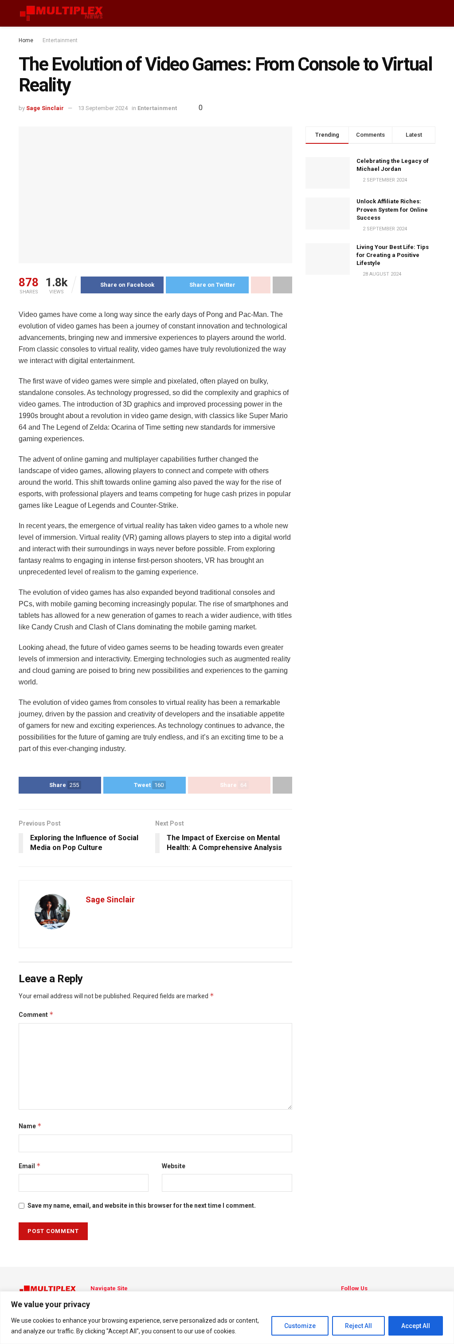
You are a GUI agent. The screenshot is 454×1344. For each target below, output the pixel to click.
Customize (300, 1325)
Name (30, 1126)
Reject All (358, 1325)
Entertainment (60, 40)
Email (30, 1166)
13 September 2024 (103, 108)
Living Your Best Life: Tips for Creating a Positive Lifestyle (392, 255)
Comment (36, 1014)
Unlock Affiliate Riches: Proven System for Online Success (392, 209)
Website (173, 1166)
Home (26, 40)
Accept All (415, 1325)
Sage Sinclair (45, 108)
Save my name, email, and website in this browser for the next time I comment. (141, 1205)
